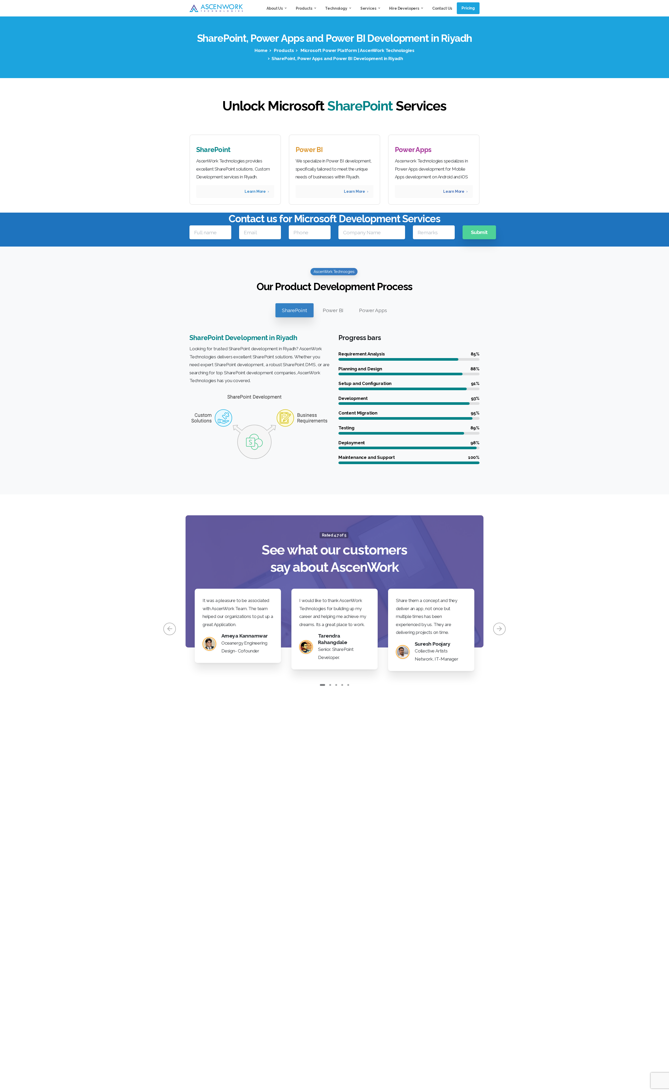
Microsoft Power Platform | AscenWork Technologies (356, 50)
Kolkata (296, 983)
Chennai (328, 971)
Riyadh (346, 971)
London (346, 995)
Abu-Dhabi (311, 995)
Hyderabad (331, 983)
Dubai (330, 995)
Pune (312, 971)
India (293, 995)
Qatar (362, 995)
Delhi (312, 983)
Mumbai (297, 971)
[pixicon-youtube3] (413, 930)
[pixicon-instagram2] (403, 930)
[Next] (499, 629)
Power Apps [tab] (373, 310)
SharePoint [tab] (294, 310)
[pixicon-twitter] (393, 930)
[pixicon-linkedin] (423, 930)
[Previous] (169, 629)
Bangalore (355, 983)
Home (261, 50)
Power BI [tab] (333, 310)
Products (283, 50)
